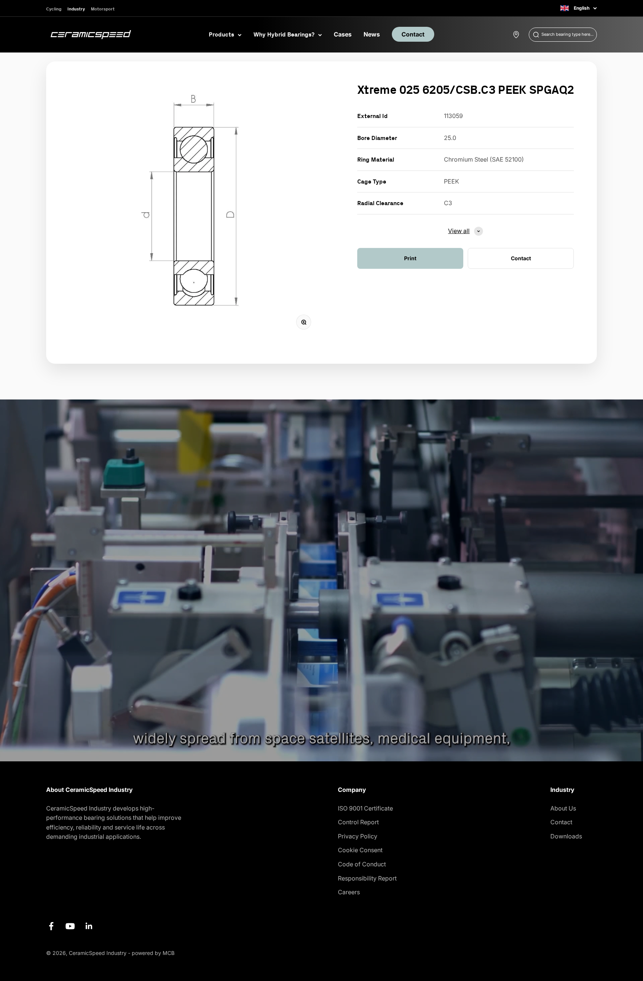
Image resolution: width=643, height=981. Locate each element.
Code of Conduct (362, 864)
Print (410, 258)
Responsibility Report (367, 878)
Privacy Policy (357, 836)
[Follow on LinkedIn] (89, 926)
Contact (413, 34)
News (372, 34)
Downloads (566, 836)
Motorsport (103, 9)
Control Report (358, 822)
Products (221, 34)
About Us (563, 808)
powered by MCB (153, 953)
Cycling (53, 9)
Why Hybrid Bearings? (283, 34)
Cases (343, 34)
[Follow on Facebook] (51, 926)
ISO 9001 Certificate (365, 808)
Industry (76, 9)
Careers (349, 892)
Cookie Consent (360, 850)
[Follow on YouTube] (70, 926)
